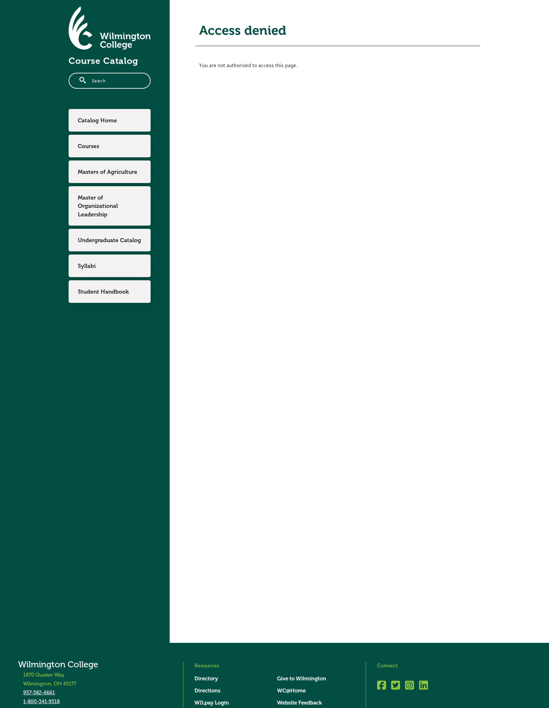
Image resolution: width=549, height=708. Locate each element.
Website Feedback (299, 703)
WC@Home (291, 691)
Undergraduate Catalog (109, 240)
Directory (206, 679)
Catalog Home (97, 120)
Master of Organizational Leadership (98, 206)
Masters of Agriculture (107, 172)
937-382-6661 (39, 693)
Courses (88, 146)
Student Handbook (103, 292)
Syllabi (87, 266)
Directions (207, 691)
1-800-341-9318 (41, 702)
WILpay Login (211, 703)
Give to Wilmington (301, 679)
